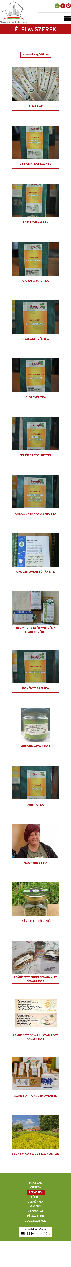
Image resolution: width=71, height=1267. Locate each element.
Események (35, 1202)
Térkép (35, 1197)
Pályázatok (35, 1216)
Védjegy (35, 1187)
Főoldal (35, 1183)
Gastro (35, 1206)
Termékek (36, 1192)
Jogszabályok (35, 1221)
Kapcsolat (35, 1211)
